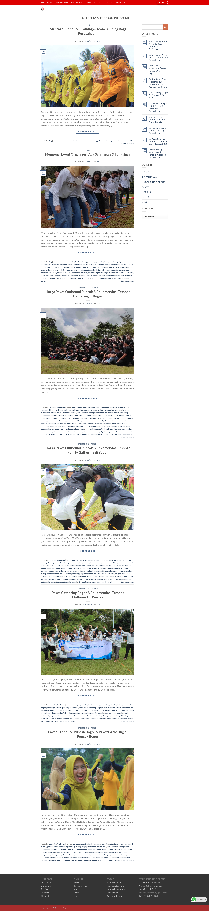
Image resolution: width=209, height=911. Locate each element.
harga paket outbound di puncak (80, 264)
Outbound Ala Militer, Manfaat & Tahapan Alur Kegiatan (157, 69)
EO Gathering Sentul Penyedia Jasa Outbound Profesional (158, 45)
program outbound (116, 141)
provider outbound (126, 273)
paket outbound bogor (99, 571)
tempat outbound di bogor (51, 278)
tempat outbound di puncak (72, 278)
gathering (91, 262)
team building (129, 141)
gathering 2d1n (123, 407)
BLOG (126, 2)
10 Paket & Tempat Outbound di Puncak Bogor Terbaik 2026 (158, 141)
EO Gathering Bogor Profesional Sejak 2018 (158, 95)
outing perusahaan (107, 267)
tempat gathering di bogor (86, 432)
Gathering (82, 288)
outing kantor (94, 267)
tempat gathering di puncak (106, 432)
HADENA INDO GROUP (80, 2)
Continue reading (87, 132)
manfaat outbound (66, 141)
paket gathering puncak (50, 270)
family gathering (81, 262)
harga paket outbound (105, 563)
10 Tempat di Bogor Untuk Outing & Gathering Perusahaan (158, 107)
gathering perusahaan (95, 410)
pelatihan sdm (102, 141)
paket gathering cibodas (111, 418)
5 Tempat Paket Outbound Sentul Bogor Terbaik (157, 119)
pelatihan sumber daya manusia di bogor (56, 273)
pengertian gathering (118, 423)
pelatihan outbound (86, 270)
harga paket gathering (59, 264)
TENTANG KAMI (61, 2)
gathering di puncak (118, 262)
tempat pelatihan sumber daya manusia (98, 278)
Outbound (93, 288)
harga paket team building (66, 413)
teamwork (45, 432)
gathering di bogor (103, 262)
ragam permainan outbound (66, 576)
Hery (98, 41)
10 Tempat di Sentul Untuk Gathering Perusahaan (158, 130)
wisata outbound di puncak (122, 434)
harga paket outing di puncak (58, 566)
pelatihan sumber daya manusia (117, 270)
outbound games (53, 267)
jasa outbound (98, 264)
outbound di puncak (57, 415)
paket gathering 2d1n (75, 418)
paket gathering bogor (123, 267)
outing (115, 415)
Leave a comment (127, 143)
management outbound (114, 264)
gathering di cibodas (63, 410)
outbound (78, 141)
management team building (118, 413)
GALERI (118, 2)
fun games (105, 407)
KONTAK (108, 2)
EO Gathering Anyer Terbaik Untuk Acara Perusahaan (158, 57)
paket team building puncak (76, 421)
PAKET (97, 2)
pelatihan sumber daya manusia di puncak (87, 273)
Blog (88, 25)
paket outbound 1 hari (81, 571)
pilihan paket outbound (105, 574)
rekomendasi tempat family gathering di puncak (88, 275)
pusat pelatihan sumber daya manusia (55, 275)
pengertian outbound (49, 426)
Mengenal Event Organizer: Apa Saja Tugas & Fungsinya (87, 154)
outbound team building (88, 415)
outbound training (90, 141)
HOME (49, 2)
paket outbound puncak (69, 270)
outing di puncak (82, 267)
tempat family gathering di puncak (119, 275)
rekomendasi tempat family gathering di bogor (66, 429)
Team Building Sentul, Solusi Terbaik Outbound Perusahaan (157, 153)
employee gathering (67, 262)
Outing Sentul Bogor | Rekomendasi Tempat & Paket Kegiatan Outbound (158, 83)
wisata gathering (104, 434)
